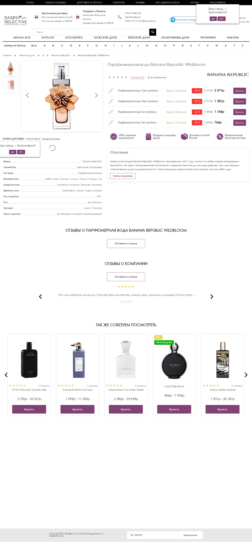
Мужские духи (105, 37)
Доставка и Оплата (89, 2)
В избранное (158, 77)
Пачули (83, 178)
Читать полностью (123, 176)
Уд (100, 178)
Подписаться (190, 535)
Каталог (48, 37)
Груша (80, 190)
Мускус (74, 178)
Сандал (93, 178)
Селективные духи (175, 37)
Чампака (97, 184)
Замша (64, 178)
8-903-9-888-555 (133, 13)
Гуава (88, 190)
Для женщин (95, 202)
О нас (30, 2)
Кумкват (97, 190)
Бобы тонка (52, 178)
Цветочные (82, 167)
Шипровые (96, 167)
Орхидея (85, 184)
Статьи (194, 2)
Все (34, 45)
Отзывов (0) (137, 77)
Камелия (74, 184)
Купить (29, 409)
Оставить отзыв (126, 243)
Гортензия (62, 184)
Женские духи (139, 37)
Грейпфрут (68, 190)
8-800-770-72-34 (133, 21)
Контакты (119, 2)
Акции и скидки (55, 2)
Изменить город (51, 138)
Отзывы (140, 2)
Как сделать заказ (167, 2)
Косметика (74, 37)
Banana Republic (92, 161)
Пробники (208, 37)
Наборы (233, 37)
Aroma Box (22, 37)
